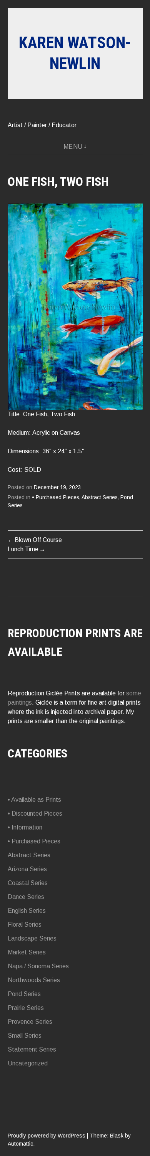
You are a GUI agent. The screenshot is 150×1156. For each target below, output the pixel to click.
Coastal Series (28, 883)
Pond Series (24, 994)
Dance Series (26, 897)
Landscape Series (32, 938)
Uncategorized (28, 1063)
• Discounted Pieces (35, 813)
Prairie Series (26, 1008)
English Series (27, 910)
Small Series (25, 1035)
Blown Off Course (38, 540)
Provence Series (30, 1021)
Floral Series (25, 924)
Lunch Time (23, 549)
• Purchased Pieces (55, 497)
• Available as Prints (34, 799)
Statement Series (32, 1049)
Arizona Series (27, 869)
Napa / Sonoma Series (38, 966)
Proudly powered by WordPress (46, 1135)
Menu (73, 146)
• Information (25, 827)
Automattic (20, 1144)
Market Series (27, 952)
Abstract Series (100, 497)
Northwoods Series (34, 980)
